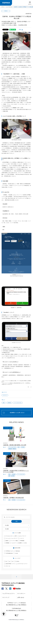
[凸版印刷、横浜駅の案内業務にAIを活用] (16, 434)
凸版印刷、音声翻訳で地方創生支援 (13, 497)
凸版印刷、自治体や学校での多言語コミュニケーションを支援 (16, 471)
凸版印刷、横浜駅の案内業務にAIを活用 (14, 445)
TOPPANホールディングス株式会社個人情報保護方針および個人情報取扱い (16, 603)
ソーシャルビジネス (17, 402)
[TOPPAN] (6, 3)
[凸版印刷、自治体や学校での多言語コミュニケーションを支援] (16, 459)
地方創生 (9, 402)
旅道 (3, 402)
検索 (16, 521)
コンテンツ (5, 395)
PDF (20, 29)
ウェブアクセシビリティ (8, 593)
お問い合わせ (20, 597)
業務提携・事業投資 (12, 448)
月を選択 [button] (7, 529)
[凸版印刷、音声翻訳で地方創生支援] (16, 486)
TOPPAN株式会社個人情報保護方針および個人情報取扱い (16, 609)
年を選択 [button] (7, 525)
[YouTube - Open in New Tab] (17, 588)
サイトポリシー (21, 593)
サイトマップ (5, 597)
